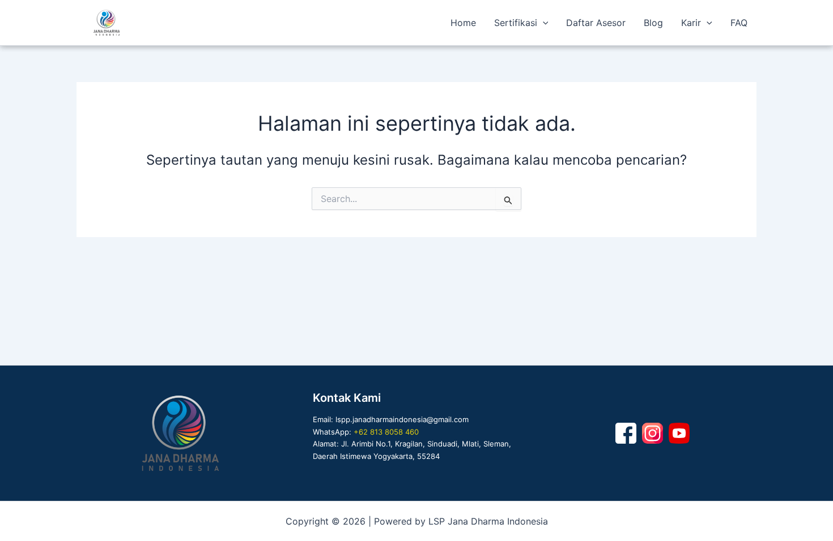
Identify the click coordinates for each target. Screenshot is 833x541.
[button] (543, 22)
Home (463, 22)
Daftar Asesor (596, 22)
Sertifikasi (515, 22)
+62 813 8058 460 (386, 431)
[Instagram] (652, 433)
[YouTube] (679, 433)
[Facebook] (625, 433)
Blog (653, 22)
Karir (691, 22)
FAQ (738, 22)
